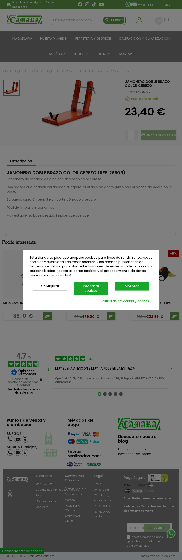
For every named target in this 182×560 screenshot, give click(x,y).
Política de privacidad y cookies (125, 301)
